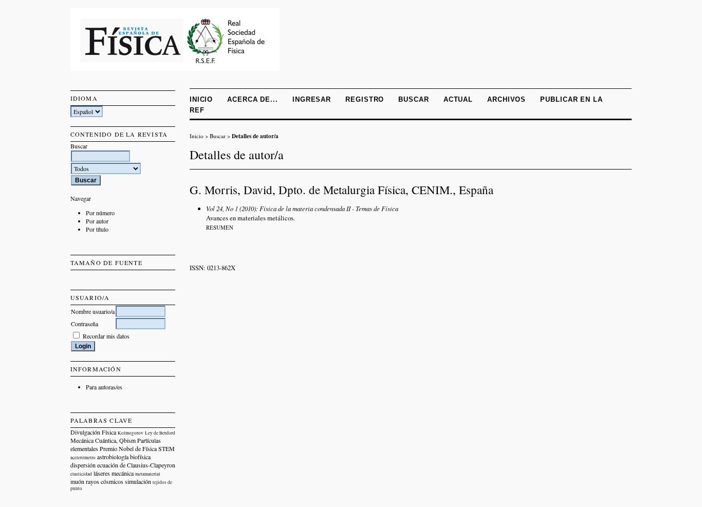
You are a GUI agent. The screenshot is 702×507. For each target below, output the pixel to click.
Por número (100, 213)
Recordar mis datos (106, 336)
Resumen (219, 227)
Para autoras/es (104, 387)
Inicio (201, 99)
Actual (458, 99)
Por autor (97, 221)
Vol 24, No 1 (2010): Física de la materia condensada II (278, 208)
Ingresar (311, 99)
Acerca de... (252, 99)
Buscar (413, 99)
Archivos (506, 99)
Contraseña (84, 324)
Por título (97, 229)
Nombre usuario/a (93, 311)
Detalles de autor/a (255, 136)
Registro (364, 99)
